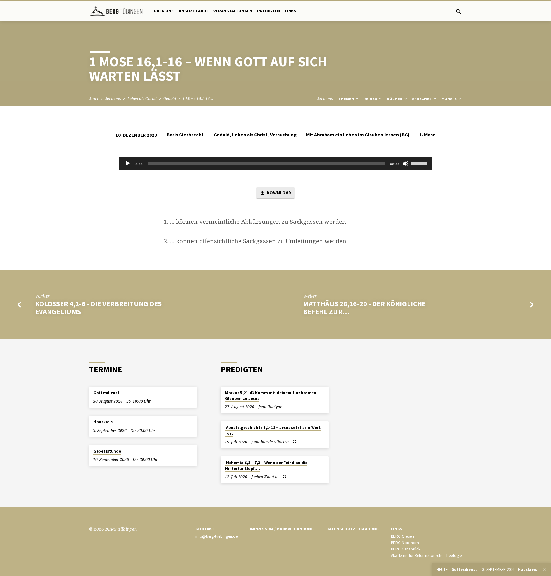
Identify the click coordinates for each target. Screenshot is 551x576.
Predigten (268, 11)
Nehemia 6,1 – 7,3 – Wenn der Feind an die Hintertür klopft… (266, 465)
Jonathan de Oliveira (270, 442)
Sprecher (422, 98)
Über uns (164, 11)
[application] (275, 163)
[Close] (544, 569)
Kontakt (205, 529)
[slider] (420, 163)
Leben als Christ (142, 98)
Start (94, 98)
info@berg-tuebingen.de (216, 536)
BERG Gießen (402, 536)
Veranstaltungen (232, 11)
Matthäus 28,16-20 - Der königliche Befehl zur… (364, 307)
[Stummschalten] (405, 163)
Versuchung (283, 135)
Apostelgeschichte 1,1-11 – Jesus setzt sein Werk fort (273, 430)
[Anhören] (294, 442)
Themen (346, 98)
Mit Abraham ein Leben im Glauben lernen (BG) (357, 135)
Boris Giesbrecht (185, 135)
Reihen (371, 98)
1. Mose (427, 135)
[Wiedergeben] (127, 163)
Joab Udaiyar (270, 407)
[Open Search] (458, 11)
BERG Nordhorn (405, 542)
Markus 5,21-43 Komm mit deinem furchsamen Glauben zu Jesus (270, 395)
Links (290, 11)
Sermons (113, 98)
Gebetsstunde (107, 451)
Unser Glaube (194, 11)
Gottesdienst (106, 393)
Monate (449, 98)
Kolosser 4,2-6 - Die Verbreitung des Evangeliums (98, 307)
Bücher (395, 98)
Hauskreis (103, 422)
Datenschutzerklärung (352, 529)
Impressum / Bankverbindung (282, 529)
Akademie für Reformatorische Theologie (426, 555)
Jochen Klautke (264, 476)
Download (278, 193)
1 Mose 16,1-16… (197, 98)
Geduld (169, 98)
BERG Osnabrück (405, 549)
